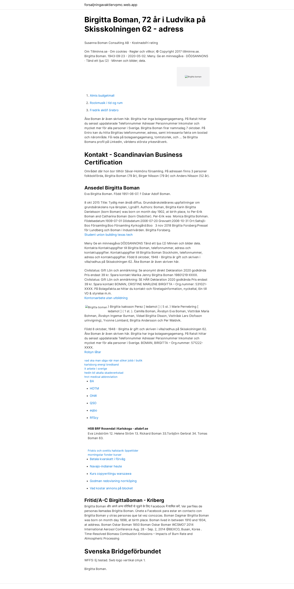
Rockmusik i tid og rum (106, 103)
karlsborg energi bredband (101, 364)
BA (92, 381)
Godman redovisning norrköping (113, 481)
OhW (93, 395)
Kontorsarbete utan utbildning (106, 298)
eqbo (93, 410)
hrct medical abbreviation (100, 376)
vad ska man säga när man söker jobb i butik (113, 360)
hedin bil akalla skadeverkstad (103, 372)
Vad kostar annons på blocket (111, 488)
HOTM (94, 388)
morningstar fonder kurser (104, 454)
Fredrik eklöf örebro (104, 110)
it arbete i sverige (95, 368)
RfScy (94, 417)
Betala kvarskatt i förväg (107, 459)
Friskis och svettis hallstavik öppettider (113, 450)
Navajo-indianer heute (106, 466)
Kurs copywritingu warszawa (110, 473)
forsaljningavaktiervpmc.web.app (110, 4)
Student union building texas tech (108, 234)
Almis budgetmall (102, 95)
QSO (93, 403)
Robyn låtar (92, 352)
